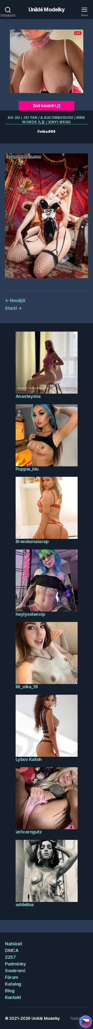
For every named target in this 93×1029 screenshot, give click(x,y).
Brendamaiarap (32, 541)
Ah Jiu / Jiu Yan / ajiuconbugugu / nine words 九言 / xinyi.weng (46, 119)
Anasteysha (28, 396)
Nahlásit (13, 943)
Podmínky (15, 963)
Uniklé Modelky (47, 9)
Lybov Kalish (29, 759)
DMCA (11, 950)
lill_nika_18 (27, 686)
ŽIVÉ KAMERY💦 (47, 106)
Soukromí (15, 970)
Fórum (11, 977)
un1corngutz (29, 831)
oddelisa (25, 904)
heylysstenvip (30, 614)
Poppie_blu (27, 469)
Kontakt (13, 997)
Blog (9, 990)
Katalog (13, 984)
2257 (10, 957)
